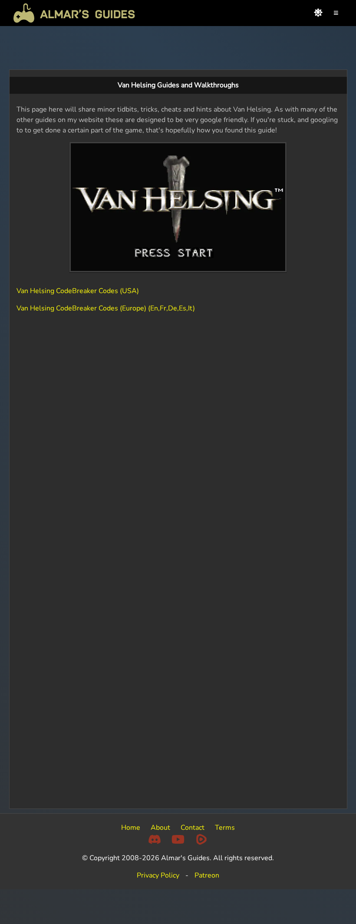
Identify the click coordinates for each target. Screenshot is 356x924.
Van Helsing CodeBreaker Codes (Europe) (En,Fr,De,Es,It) (105, 308)
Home (130, 827)
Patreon (206, 875)
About (160, 827)
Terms (225, 827)
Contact (192, 827)
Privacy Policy (158, 875)
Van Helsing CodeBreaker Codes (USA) (77, 291)
